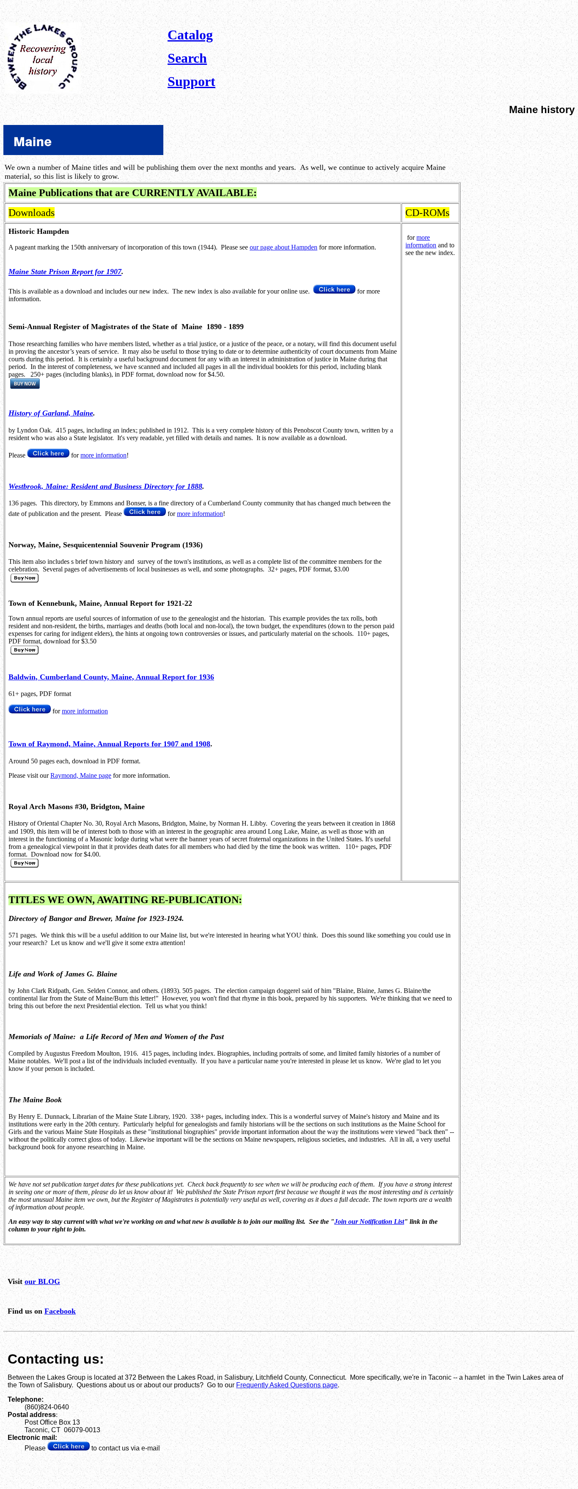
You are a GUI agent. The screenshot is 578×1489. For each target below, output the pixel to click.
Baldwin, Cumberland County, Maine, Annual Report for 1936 (111, 677)
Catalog (190, 34)
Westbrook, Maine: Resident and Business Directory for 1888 (105, 486)
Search (187, 58)
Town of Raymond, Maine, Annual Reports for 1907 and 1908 (109, 744)
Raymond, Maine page (80, 775)
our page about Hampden (283, 247)
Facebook (60, 1311)
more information (103, 455)
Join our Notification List (369, 1221)
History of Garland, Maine (50, 413)
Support (191, 81)
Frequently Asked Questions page (287, 1385)
